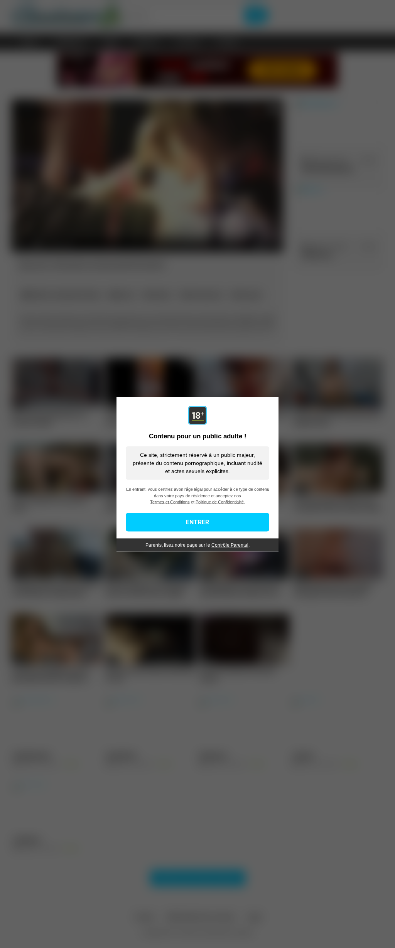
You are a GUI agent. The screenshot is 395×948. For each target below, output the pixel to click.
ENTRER (197, 521)
